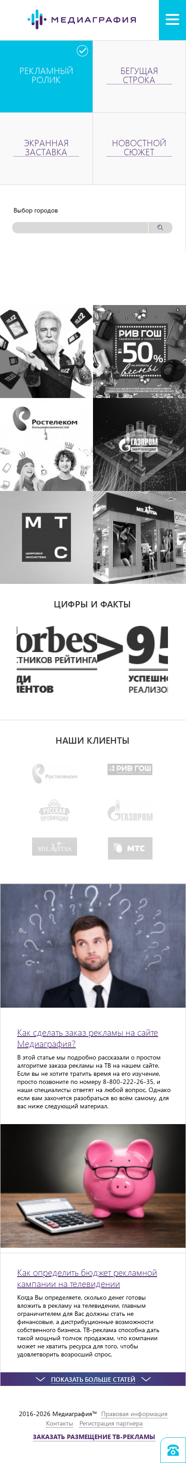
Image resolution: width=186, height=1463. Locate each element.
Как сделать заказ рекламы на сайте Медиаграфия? (87, 1037)
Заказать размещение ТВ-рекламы (94, 1436)
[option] (92, 659)
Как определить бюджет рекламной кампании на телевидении (87, 1277)
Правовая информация (134, 1413)
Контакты (59, 1423)
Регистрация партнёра (111, 1423)
